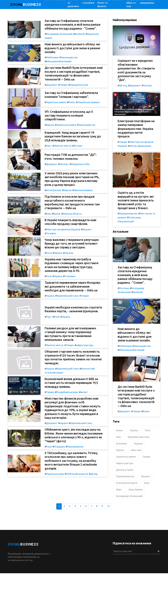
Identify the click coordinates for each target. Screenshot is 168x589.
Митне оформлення (140, 146)
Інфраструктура (84, 345)
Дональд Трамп (124, 470)
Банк (146, 483)
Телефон (51, 233)
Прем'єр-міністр (62, 145)
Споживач (70, 276)
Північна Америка (83, 190)
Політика (124, 288)
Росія (49, 253)
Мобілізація (52, 57)
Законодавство (69, 57)
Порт (49, 145)
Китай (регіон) (53, 190)
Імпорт (84, 392)
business (25, 4)
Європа (50, 125)
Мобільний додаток (77, 474)
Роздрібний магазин (67, 392)
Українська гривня (56, 102)
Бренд (56, 213)
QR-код (123, 85)
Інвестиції (136, 450)
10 (108, 506)
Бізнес (71, 102)
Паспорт (64, 164)
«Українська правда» (89, 102)
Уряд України (135, 489)
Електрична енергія (126, 483)
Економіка (121, 443)
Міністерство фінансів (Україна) (63, 229)
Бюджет (87, 229)
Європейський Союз (68, 295)
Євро (119, 489)
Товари (63, 85)
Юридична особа (79, 85)
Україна (58, 253)
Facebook (80, 34)
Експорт (78, 145)
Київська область (72, 213)
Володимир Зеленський (59, 34)
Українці (69, 253)
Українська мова (55, 474)
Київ (48, 213)
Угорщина (59, 446)
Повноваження (75, 446)
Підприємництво (128, 213)
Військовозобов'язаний (58, 61)
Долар (94, 474)
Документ (51, 85)
